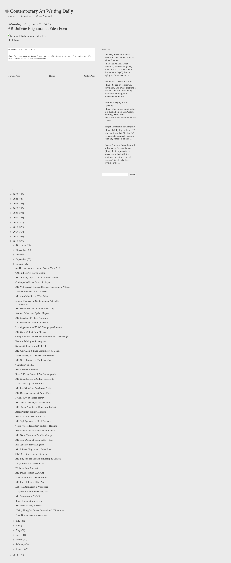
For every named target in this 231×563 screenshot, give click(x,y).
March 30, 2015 (31, 49)
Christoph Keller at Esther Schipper (32, 282)
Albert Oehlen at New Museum (30, 411)
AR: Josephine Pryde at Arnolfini (31, 318)
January (20, 549)
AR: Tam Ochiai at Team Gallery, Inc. (34, 439)
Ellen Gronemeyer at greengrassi (31, 515)
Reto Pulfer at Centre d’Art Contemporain (35, 374)
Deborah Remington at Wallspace (31, 486)
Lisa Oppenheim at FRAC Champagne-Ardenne (38, 327)
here (44, 59)
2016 (16, 236)
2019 (16, 222)
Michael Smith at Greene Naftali (31, 477)
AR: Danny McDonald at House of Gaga (35, 308)
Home (52, 75)
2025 (16, 194)
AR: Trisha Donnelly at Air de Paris (32, 402)
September (21, 259)
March (19, 539)
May (18, 530)
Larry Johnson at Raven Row (29, 463)
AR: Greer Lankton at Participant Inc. (33, 360)
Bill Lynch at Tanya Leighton (29, 444)
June (18, 525)
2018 (16, 227)
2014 (16, 555)
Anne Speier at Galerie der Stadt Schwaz (35, 430)
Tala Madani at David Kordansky (31, 322)
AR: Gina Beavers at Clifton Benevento (34, 379)
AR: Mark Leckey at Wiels (28, 505)
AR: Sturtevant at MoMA (27, 496)
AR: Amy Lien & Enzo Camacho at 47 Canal (37, 350)
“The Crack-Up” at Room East (30, 383)
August (20, 264)
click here (13, 40)
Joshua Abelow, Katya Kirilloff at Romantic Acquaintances (120, 146)
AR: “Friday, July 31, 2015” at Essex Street (36, 277)
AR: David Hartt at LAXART (29, 472)
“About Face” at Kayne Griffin (30, 272)
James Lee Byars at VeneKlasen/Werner (34, 355)
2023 (16, 203)
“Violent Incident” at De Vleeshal (31, 291)
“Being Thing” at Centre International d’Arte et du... (41, 510)
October (20, 254)
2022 (16, 208)
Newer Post (14, 75)
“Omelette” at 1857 (24, 364)
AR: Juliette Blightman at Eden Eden (33, 449)
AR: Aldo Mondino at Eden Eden (31, 296)
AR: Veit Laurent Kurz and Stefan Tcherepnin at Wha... (42, 287)
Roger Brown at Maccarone (28, 501)
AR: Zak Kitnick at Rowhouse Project (33, 388)
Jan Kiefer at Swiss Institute (118, 81)
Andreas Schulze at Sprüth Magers (32, 313)
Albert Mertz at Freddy (26, 369)
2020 (16, 217)
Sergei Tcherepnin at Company (120, 126)
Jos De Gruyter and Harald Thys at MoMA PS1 (38, 268)
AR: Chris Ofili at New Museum (31, 332)
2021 (16, 213)
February (20, 544)
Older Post (89, 75)
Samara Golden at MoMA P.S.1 (30, 346)
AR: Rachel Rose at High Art (29, 482)
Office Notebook (44, 16)
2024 (16, 199)
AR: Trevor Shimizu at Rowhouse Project (35, 407)
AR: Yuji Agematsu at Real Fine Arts (33, 421)
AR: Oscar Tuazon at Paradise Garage (33, 435)
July (18, 521)
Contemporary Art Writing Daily (39, 11)
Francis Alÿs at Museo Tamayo (30, 397)
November (21, 250)
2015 (16, 241)
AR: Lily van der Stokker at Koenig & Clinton (38, 458)
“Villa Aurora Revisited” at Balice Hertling (36, 425)
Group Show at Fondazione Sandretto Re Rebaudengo (41, 336)
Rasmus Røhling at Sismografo (30, 341)
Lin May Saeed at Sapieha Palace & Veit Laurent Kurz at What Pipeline (119, 57)
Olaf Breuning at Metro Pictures (31, 454)
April (19, 535)
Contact (11, 16)
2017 (16, 231)
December (21, 245)
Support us (25, 16)
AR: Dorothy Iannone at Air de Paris (33, 393)
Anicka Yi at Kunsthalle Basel (30, 416)
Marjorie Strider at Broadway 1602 (32, 491)
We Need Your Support (26, 468)
